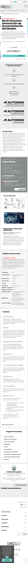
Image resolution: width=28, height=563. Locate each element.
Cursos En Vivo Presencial (10, 439)
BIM (13, 272)
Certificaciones (8, 449)
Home (2, 10)
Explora (5, 10)
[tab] (14, 437)
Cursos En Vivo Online (9, 441)
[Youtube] (14, 549)
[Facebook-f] (17, 549)
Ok (7, 557)
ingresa (25, 1)
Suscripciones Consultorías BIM (11, 456)
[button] (25, 6)
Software (4, 530)
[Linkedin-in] (19, 549)
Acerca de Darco (5, 512)
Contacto (4, 515)
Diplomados (7, 444)
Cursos (13, 280)
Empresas (6, 459)
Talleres (6, 446)
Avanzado (14, 283)
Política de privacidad (7, 560)
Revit (13, 285)
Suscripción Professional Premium (12, 454)
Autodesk (14, 278)
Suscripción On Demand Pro (11, 451)
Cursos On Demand (8, 436)
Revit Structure (18, 285)
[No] (12, 554)
